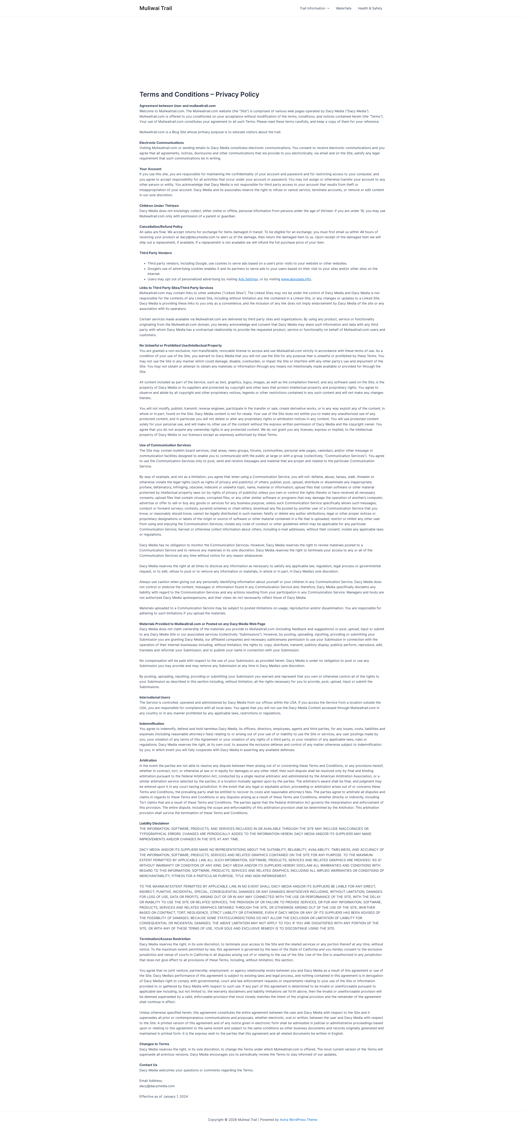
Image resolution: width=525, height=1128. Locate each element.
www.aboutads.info (296, 279)
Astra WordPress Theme (298, 1120)
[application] (327, 8)
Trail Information (312, 8)
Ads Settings (248, 279)
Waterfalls (344, 8)
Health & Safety (370, 8)
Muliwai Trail (155, 8)
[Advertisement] (262, 47)
